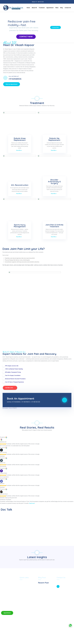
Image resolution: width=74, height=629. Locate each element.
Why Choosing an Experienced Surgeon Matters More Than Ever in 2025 (46, 587)
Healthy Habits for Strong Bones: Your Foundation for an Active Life (46, 599)
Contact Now (55, 27)
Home (28, 7)
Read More (19, 150)
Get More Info (9, 387)
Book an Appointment (11, 84)
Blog (61, 7)
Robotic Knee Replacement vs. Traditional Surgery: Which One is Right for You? (46, 593)
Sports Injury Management (20, 226)
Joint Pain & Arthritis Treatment (54, 226)
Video (56, 7)
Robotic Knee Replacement (20, 139)
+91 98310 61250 (63, 594)
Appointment (49, 7)
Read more (32, 503)
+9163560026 (15, 79)
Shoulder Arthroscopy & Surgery (54, 181)
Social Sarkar (55, 624)
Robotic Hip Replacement (54, 139)
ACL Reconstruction (19, 185)
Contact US (68, 7)
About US (34, 7)
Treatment (42, 7)
